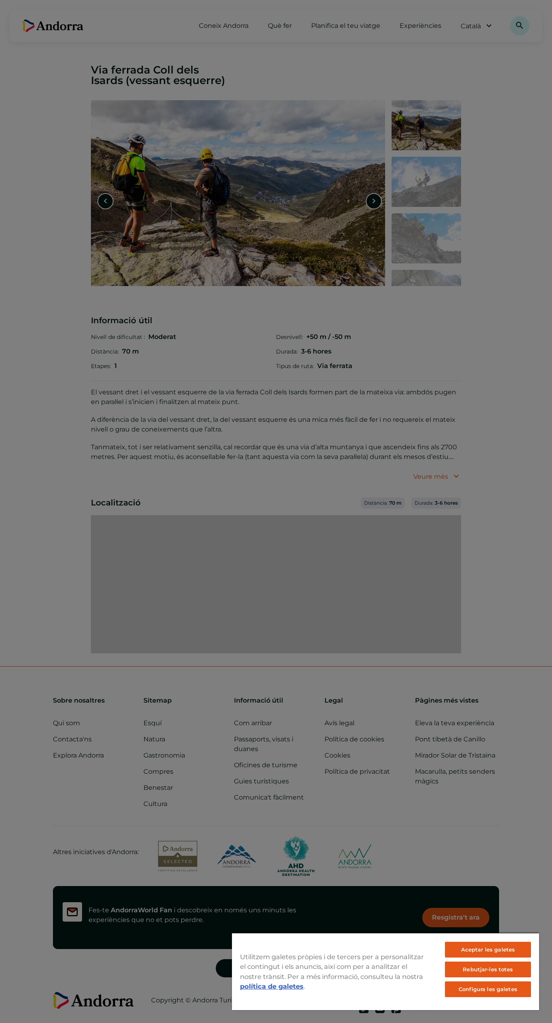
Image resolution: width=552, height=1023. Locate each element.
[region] (385, 971)
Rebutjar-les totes (488, 969)
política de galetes (271, 986)
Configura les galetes (488, 989)
